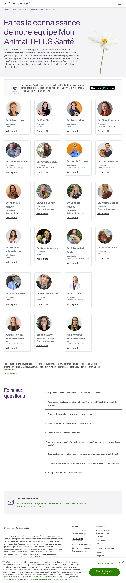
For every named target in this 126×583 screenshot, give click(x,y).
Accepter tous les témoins (104, 572)
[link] (6, 9)
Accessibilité (101, 552)
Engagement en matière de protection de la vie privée (49, 579)
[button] (119, 3)
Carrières (99, 543)
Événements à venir (80, 551)
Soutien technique (79, 533)
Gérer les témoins (104, 563)
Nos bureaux (101, 540)
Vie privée (100, 555)
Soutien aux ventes (79, 530)
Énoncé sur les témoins (11, 579)
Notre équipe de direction (102, 535)
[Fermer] (123, 562)
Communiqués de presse (82, 548)
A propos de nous (103, 530)
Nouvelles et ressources (81, 544)
